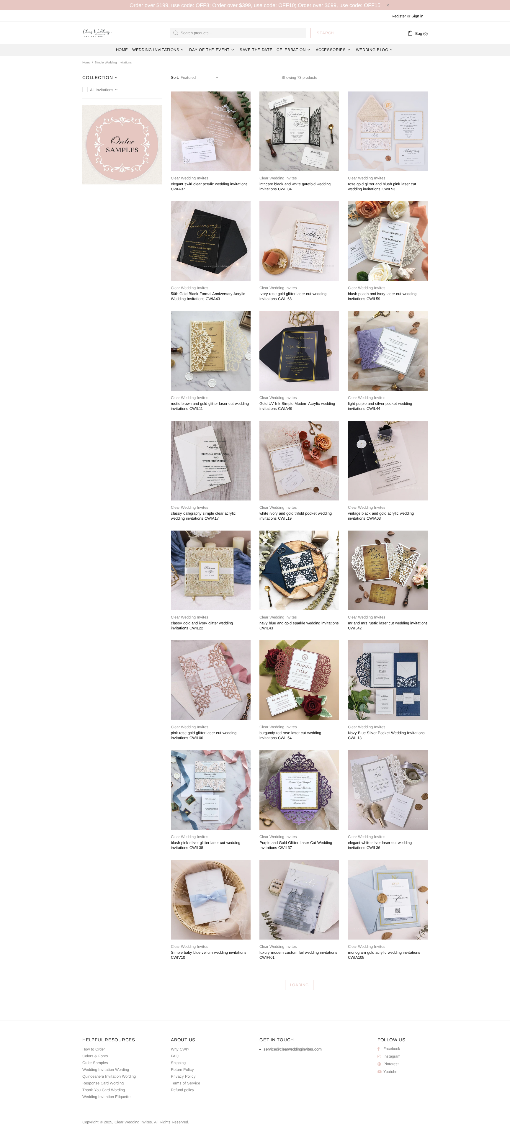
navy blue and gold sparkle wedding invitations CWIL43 (299, 625)
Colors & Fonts (95, 1056)
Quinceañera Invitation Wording (109, 1076)
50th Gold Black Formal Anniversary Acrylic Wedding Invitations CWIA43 (208, 296)
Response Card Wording (103, 1083)
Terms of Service (185, 1083)
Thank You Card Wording (103, 1090)
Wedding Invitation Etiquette (106, 1096)
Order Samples (95, 1063)
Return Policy (182, 1069)
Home (86, 62)
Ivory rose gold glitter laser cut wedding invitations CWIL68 (292, 296)
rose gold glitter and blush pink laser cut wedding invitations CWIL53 (382, 186)
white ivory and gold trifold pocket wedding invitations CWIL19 (295, 516)
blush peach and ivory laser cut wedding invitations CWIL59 (382, 296)
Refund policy (182, 1090)
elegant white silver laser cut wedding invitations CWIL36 (380, 845)
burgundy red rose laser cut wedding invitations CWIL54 (290, 735)
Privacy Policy (183, 1076)
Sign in (417, 16)
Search (325, 33)
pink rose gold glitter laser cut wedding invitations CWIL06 (203, 735)
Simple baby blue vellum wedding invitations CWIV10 (208, 955)
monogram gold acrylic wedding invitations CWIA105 (384, 955)
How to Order (93, 1049)
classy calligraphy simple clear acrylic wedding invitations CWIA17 (203, 516)
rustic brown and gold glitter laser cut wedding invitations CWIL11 (210, 406)
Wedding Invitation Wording (105, 1069)
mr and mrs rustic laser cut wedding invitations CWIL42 (388, 625)
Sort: (175, 77)
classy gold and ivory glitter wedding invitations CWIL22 (202, 625)
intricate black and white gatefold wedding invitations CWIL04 (295, 186)
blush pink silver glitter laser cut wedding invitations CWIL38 (205, 845)
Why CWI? (180, 1049)
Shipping (178, 1063)
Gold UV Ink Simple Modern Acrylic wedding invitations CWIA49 (297, 406)
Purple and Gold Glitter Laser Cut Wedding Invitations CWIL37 (295, 845)
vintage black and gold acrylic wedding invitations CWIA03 (381, 516)
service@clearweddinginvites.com (293, 1049)
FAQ (175, 1056)
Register (399, 16)
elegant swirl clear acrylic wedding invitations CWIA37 (209, 186)
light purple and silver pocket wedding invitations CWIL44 (380, 406)
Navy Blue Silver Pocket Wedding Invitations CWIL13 (386, 735)
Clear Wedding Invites (97, 33)
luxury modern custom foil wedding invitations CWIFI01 (298, 955)
